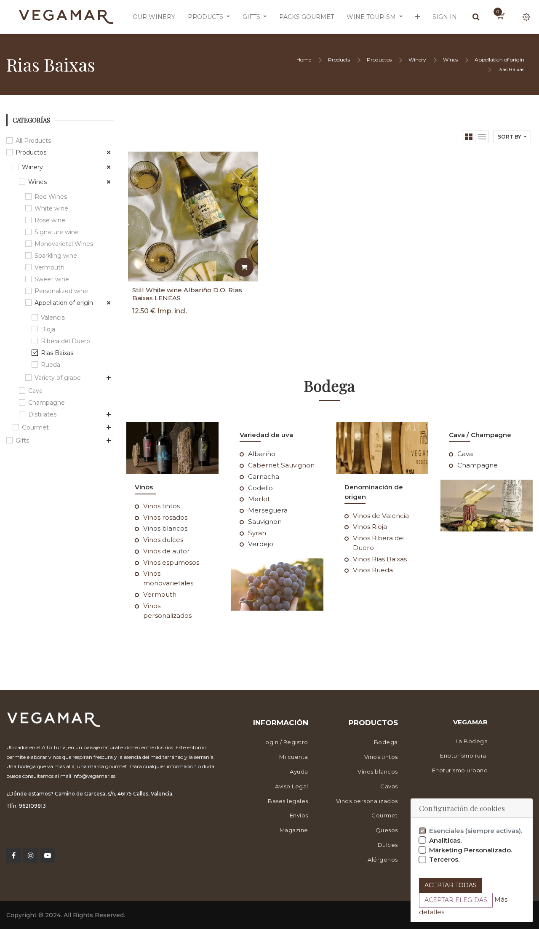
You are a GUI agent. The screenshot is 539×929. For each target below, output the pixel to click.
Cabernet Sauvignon (281, 465)
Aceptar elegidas (455, 900)
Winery (417, 59)
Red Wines (51, 196)
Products (339, 59)
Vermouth (49, 267)
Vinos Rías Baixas (380, 559)
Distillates (42, 414)
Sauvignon (265, 522)
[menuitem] (154, 16)
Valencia (53, 317)
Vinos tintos (161, 506)
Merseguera (268, 510)
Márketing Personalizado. (470, 850)
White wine (51, 208)
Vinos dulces (163, 540)
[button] (417, 16)
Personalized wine (61, 291)
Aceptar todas (450, 885)
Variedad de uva (266, 435)
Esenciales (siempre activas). (476, 831)
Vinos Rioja (370, 527)
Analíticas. (445, 840)
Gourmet (35, 427)
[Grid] (468, 137)
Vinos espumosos (171, 562)
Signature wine (57, 232)
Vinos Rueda (373, 570)
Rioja (48, 329)
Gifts (22, 440)
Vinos (144, 487)
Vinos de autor (166, 551)
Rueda (50, 364)
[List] (482, 137)
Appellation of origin (499, 59)
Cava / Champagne (480, 435)
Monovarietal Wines (64, 244)
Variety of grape (58, 378)
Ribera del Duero (65, 341)
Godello (260, 488)
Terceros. (444, 859)
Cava (35, 391)
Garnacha (263, 477)
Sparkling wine (56, 255)
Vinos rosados (165, 517)
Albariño (261, 454)
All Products (33, 140)
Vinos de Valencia (381, 516)
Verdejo (260, 544)
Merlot (259, 499)
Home (303, 59)
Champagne (46, 402)
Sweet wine (52, 279)
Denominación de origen (373, 492)
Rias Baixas (510, 69)
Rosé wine (50, 220)
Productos (379, 59)
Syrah (257, 533)
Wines (450, 59)
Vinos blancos (165, 528)
